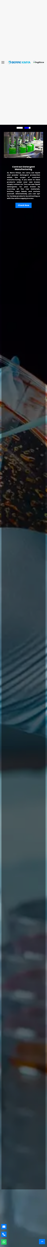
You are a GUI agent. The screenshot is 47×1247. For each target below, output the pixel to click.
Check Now (23, 212)
